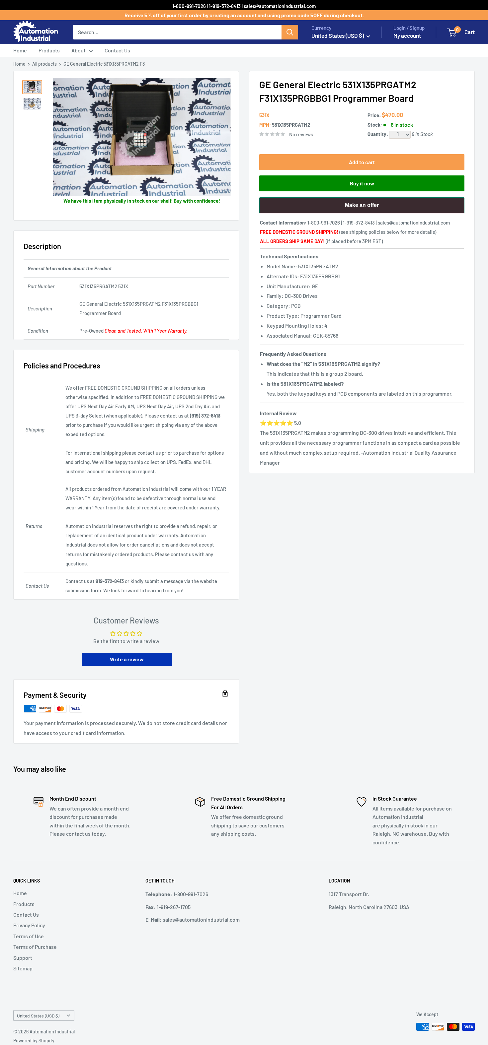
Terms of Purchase (35, 947)
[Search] (290, 32)
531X (264, 115)
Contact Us (117, 50)
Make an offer (362, 207)
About (78, 50)
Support (22, 957)
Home (20, 50)
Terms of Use (28, 936)
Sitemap (23, 968)
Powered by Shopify (33, 1040)
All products (44, 64)
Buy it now (362, 183)
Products (49, 50)
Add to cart (362, 162)
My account (407, 35)
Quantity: (378, 134)
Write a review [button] (127, 659)
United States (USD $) (38, 1015)
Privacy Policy (29, 925)
